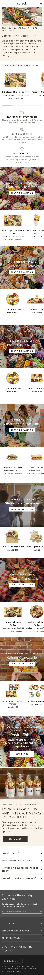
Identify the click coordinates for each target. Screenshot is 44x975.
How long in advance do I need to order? (20, 869)
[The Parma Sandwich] (13, 457)
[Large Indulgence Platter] (13, 612)
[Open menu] (5, 3)
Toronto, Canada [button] (11, 938)
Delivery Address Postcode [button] (16, 931)
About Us (22, 971)
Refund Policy (9, 971)
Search (30, 966)
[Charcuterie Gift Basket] (13, 536)
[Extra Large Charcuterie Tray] (15, 80)
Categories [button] (8, 924)
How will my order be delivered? (19, 878)
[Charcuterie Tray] (13, 299)
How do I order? (10, 853)
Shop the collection (22, 193)
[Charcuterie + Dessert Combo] (13, 691)
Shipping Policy (28, 969)
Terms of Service (10, 969)
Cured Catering (12, 966)
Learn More (22, 754)
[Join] (39, 911)
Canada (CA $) (11, 961)
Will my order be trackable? (17, 860)
